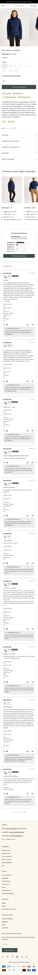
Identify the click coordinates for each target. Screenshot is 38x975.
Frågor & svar (6, 853)
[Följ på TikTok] (22, 957)
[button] (6, 54)
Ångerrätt (5, 921)
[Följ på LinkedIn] (27, 957)
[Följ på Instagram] (7, 957)
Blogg (4, 903)
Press (3, 887)
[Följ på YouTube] (17, 957)
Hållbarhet (5, 878)
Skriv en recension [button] (19, 256)
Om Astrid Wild (6, 875)
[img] (7, 273)
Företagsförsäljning (8, 893)
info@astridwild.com (17, 835)
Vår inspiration (6, 881)
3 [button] (19, 812)
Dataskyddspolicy (7, 918)
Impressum (5, 928)
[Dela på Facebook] (7, 128)
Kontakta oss (6, 850)
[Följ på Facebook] (3, 957)
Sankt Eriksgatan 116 (12, 828)
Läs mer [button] (7, 301)
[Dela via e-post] (14, 128)
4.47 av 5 (24, 236)
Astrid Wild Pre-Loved (8, 909)
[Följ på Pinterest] (12, 957)
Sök (3, 865)
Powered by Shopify (24, 962)
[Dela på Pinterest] (12, 128)
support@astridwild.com (16, 832)
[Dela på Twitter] (9, 128)
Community (5, 884)
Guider (4, 906)
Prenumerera (10, 950)
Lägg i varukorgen (19, 87)
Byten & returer (6, 859)
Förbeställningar (7, 862)
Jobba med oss (6, 890)
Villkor (4, 925)
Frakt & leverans (7, 856)
